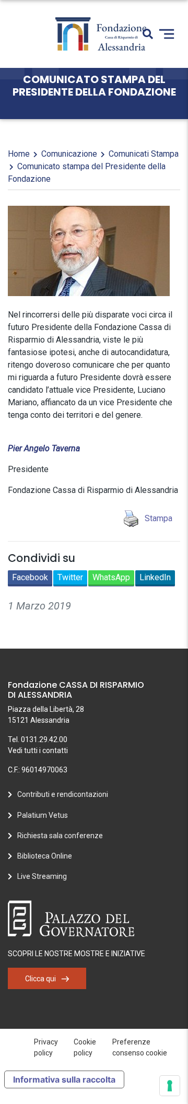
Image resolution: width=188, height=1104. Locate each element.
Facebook (30, 577)
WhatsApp (111, 577)
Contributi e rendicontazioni (62, 794)
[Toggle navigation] (166, 34)
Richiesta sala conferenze (60, 835)
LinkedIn (155, 577)
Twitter (70, 577)
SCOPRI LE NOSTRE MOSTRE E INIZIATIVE (76, 953)
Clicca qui (40, 978)
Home (19, 154)
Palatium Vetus (42, 815)
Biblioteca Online (44, 856)
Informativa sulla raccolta (64, 1079)
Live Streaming (42, 876)
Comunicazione (69, 154)
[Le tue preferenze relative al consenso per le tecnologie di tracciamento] (170, 1086)
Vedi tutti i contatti (38, 750)
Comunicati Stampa (144, 154)
